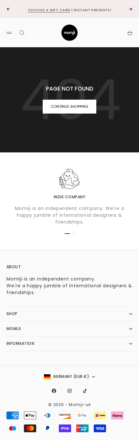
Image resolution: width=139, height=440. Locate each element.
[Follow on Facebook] (54, 390)
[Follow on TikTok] (85, 390)
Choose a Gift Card (49, 9)
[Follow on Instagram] (69, 390)
